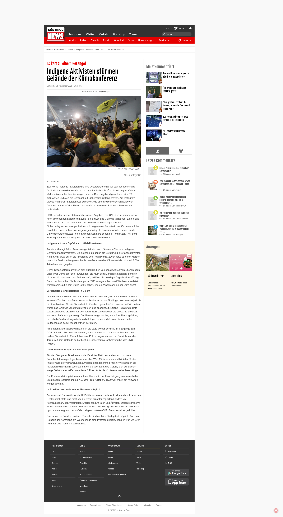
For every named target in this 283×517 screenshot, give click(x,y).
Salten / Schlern (86, 475)
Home (61, 49)
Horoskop (119, 34)
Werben (159, 505)
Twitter (170, 457)
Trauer (133, 34)
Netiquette (147, 505)
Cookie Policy (133, 505)
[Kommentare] (157, 151)
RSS (170, 463)
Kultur (110, 457)
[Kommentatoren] (181, 151)
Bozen (82, 452)
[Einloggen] (190, 28)
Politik (106, 40)
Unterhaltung (145, 40)
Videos (111, 469)
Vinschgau (84, 486)
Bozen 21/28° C (176, 28)
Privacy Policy (95, 505)
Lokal (71, 40)
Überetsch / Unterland (88, 480)
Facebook (172, 452)
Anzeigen (153, 246)
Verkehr (104, 34)
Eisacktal (83, 463)
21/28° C (187, 40)
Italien (83, 40)
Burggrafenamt (86, 457)
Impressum (81, 505)
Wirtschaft (119, 40)
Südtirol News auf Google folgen (96, 92)
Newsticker (75, 34)
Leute (110, 452)
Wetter (90, 34)
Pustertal (83, 469)
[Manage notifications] (276, 510)
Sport (131, 40)
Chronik (95, 40)
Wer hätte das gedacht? (117, 475)
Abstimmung (113, 463)
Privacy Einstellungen (114, 505)
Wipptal (83, 492)
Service (162, 40)
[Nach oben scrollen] (119, 496)
